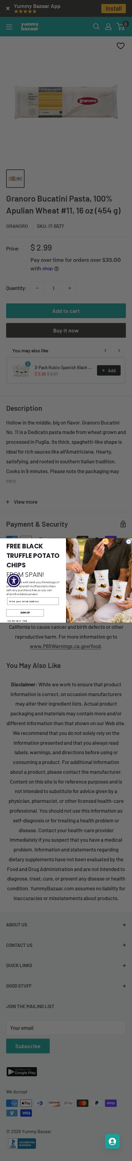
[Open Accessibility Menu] (14, 581)
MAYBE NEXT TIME (17, 621)
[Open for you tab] (112, 1141)
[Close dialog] (128, 541)
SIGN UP (25, 612)
